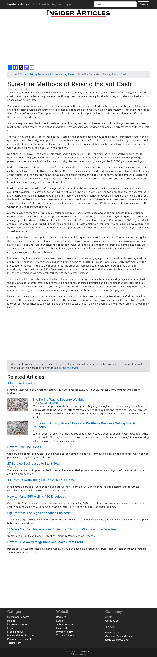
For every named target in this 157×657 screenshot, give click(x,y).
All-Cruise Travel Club (23, 383)
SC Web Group (86, 651)
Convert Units (113, 632)
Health (11, 620)
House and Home (17, 624)
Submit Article (41, 4)
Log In (67, 4)
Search (144, 4)
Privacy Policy (64, 631)
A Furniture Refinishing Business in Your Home (41, 480)
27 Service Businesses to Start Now (33, 463)
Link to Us (62, 628)
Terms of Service (68, 367)
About (108, 616)
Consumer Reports (18, 616)
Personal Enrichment (19, 639)
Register (56, 4)
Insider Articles (18, 4)
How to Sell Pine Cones (24, 447)
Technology (14, 642)
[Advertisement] (78, 40)
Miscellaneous (15, 631)
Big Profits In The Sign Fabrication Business (39, 513)
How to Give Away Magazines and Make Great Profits (46, 542)
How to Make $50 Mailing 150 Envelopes (36, 496)
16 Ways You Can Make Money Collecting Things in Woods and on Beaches (61, 529)
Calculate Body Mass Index (121, 636)
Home (13, 74)
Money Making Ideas (62, 74)
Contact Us (112, 620)
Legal (10, 628)
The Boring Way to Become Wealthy (58, 399)
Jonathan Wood (52, 403)
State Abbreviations (116, 639)
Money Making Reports (33, 74)
